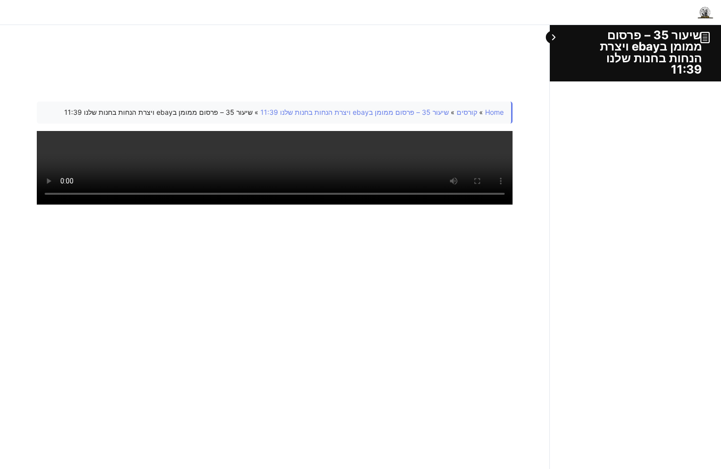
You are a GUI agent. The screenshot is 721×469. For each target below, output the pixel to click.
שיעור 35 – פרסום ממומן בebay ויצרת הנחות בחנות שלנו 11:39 (651, 52)
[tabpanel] (275, 153)
